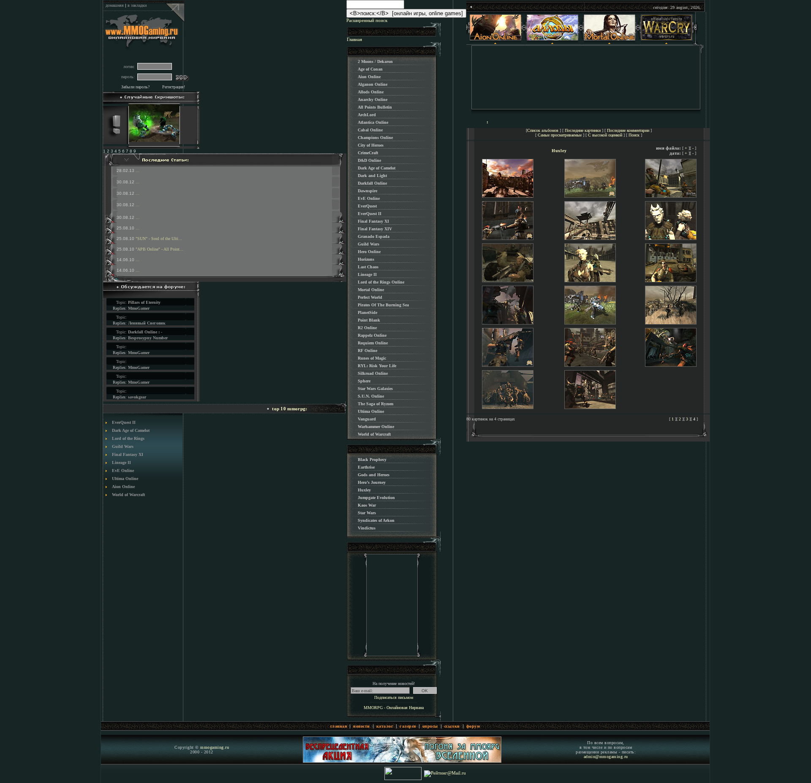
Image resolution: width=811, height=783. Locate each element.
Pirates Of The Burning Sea (383, 305)
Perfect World (370, 297)
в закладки (137, 5)
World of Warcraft (128, 494)
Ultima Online (125, 478)
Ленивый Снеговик (147, 323)
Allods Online (371, 92)
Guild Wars (122, 446)
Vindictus (367, 528)
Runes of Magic (372, 358)
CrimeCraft (368, 152)
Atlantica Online (373, 122)
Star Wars (367, 512)
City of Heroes (371, 145)
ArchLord (367, 114)
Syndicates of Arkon (376, 520)
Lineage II (121, 462)
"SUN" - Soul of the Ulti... (159, 238)
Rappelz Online (372, 335)
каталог (385, 726)
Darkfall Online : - (145, 332)
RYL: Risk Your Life (377, 365)
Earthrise (366, 467)
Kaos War (367, 505)
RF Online (367, 350)
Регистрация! (173, 87)
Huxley (364, 490)
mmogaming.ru (214, 747)
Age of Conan (370, 69)
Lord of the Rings (128, 438)
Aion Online (123, 486)
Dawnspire (367, 190)
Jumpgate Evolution (376, 497)
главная (338, 726)
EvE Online (123, 470)
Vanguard (367, 419)
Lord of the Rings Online (381, 282)
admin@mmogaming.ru (606, 756)
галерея (408, 726)
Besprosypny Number (148, 338)
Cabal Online (370, 130)
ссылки (452, 726)
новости (361, 726)
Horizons (366, 259)
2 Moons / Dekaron (375, 61)
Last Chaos (368, 267)
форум (473, 726)
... (137, 170)
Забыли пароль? (135, 87)
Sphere (364, 381)
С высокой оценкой (605, 135)
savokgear (137, 397)
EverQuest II (124, 422)
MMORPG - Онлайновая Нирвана (394, 707)
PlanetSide (367, 312)
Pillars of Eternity (144, 302)
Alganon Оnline (372, 84)
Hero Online (369, 251)
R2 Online (367, 327)
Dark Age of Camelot (131, 430)
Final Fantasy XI (127, 454)
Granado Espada (373, 236)
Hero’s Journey (372, 482)
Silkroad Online (373, 373)
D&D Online (369, 160)
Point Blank (369, 320)
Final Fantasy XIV (375, 228)
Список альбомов (542, 130)
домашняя (115, 5)
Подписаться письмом (393, 697)
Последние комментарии (628, 130)
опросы (430, 726)
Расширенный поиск (366, 20)
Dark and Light (372, 175)
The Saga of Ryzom (375, 403)
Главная (354, 39)
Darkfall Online (372, 183)
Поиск (634, 135)
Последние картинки (583, 130)
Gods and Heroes (373, 474)
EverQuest (367, 206)
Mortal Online (371, 289)
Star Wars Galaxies (375, 388)
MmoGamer (139, 308)
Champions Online (375, 137)
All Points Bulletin (375, 107)
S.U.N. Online (371, 396)
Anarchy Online (372, 99)
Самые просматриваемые (560, 135)
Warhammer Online (376, 426)
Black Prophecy (372, 459)
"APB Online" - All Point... (159, 249)
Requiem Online (373, 343)
